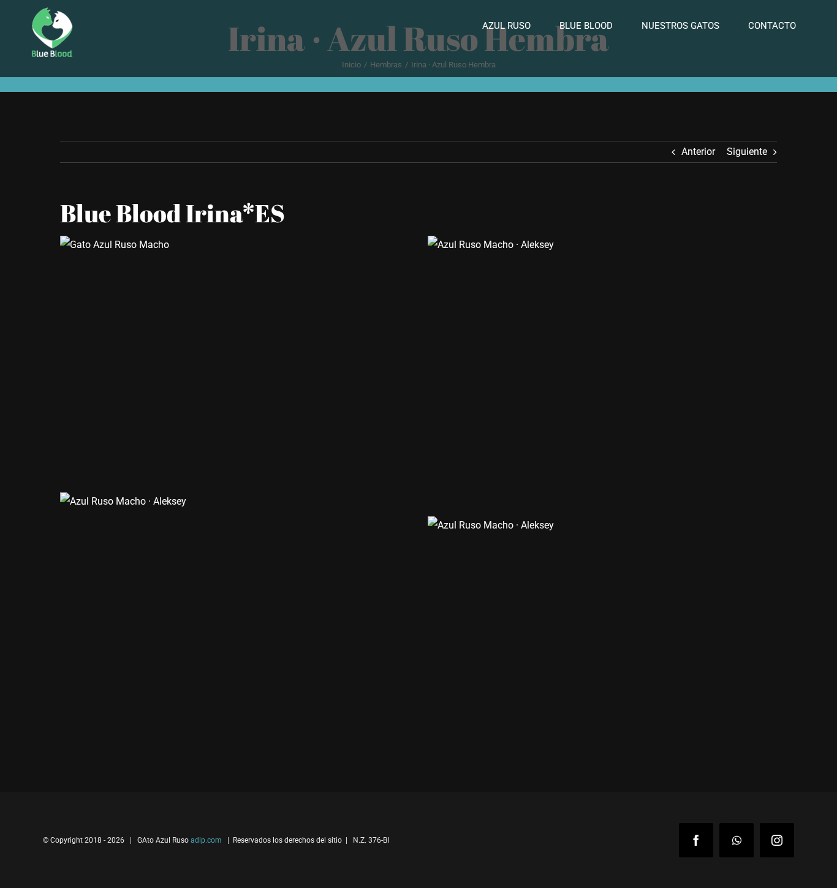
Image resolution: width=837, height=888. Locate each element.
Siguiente (747, 151)
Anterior (698, 151)
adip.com (206, 840)
